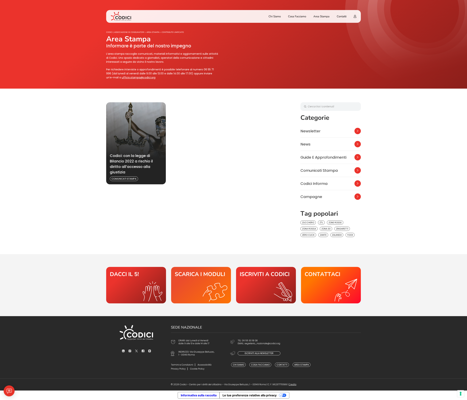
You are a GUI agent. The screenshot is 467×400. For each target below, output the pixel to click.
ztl (321, 222)
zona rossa (309, 228)
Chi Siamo (275, 16)
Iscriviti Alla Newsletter (259, 353)
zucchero (308, 222)
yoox (350, 234)
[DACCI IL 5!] (136, 285)
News (305, 144)
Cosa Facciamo (297, 16)
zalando (337, 234)
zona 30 (326, 228)
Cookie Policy (197, 368)
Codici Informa (314, 183)
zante (323, 234)
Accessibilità (204, 364)
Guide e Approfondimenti (323, 157)
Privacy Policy (178, 368)
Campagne (311, 196)
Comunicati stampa (123, 178)
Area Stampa (321, 16)
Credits (292, 384)
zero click (308, 234)
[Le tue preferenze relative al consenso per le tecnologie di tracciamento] (460, 393)
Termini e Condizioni (182, 364)
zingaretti (342, 228)
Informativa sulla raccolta (199, 395)
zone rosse (335, 222)
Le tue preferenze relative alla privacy (250, 395)
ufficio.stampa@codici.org (138, 77)
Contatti (341, 16)
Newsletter (310, 131)
